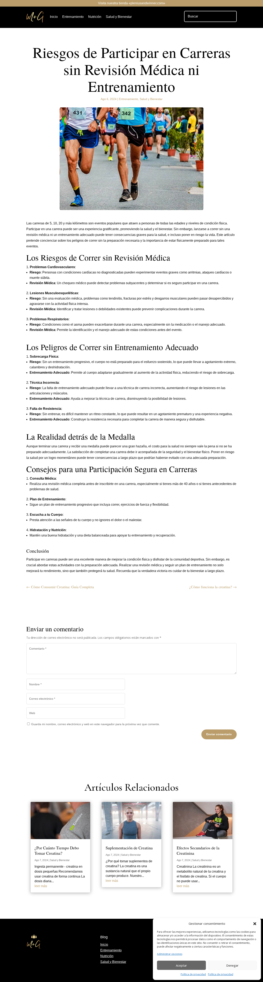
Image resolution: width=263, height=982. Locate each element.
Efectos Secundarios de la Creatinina (198, 850)
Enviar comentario (219, 734)
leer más (41, 886)
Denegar (232, 965)
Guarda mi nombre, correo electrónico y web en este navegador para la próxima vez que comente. (95, 724)
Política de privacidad (193, 974)
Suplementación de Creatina (129, 848)
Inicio (54, 16)
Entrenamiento (73, 16)
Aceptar (181, 965)
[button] (255, 924)
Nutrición (94, 16)
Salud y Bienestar (119, 16)
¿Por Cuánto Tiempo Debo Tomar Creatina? (57, 850)
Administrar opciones (169, 954)
